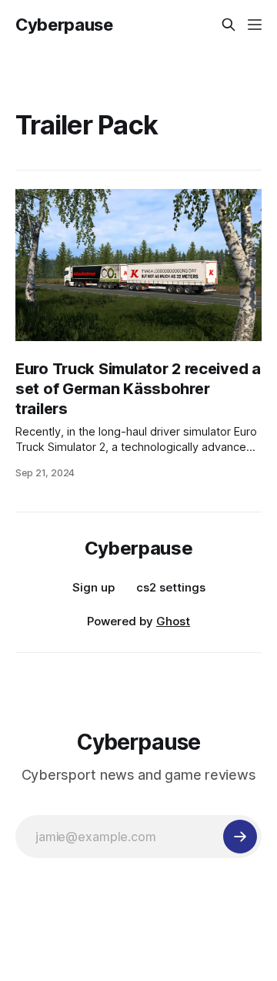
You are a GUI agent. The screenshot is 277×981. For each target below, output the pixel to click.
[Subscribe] (240, 836)
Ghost (173, 621)
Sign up (93, 587)
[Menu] (254, 24)
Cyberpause (64, 24)
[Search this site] (228, 24)
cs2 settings (170, 587)
